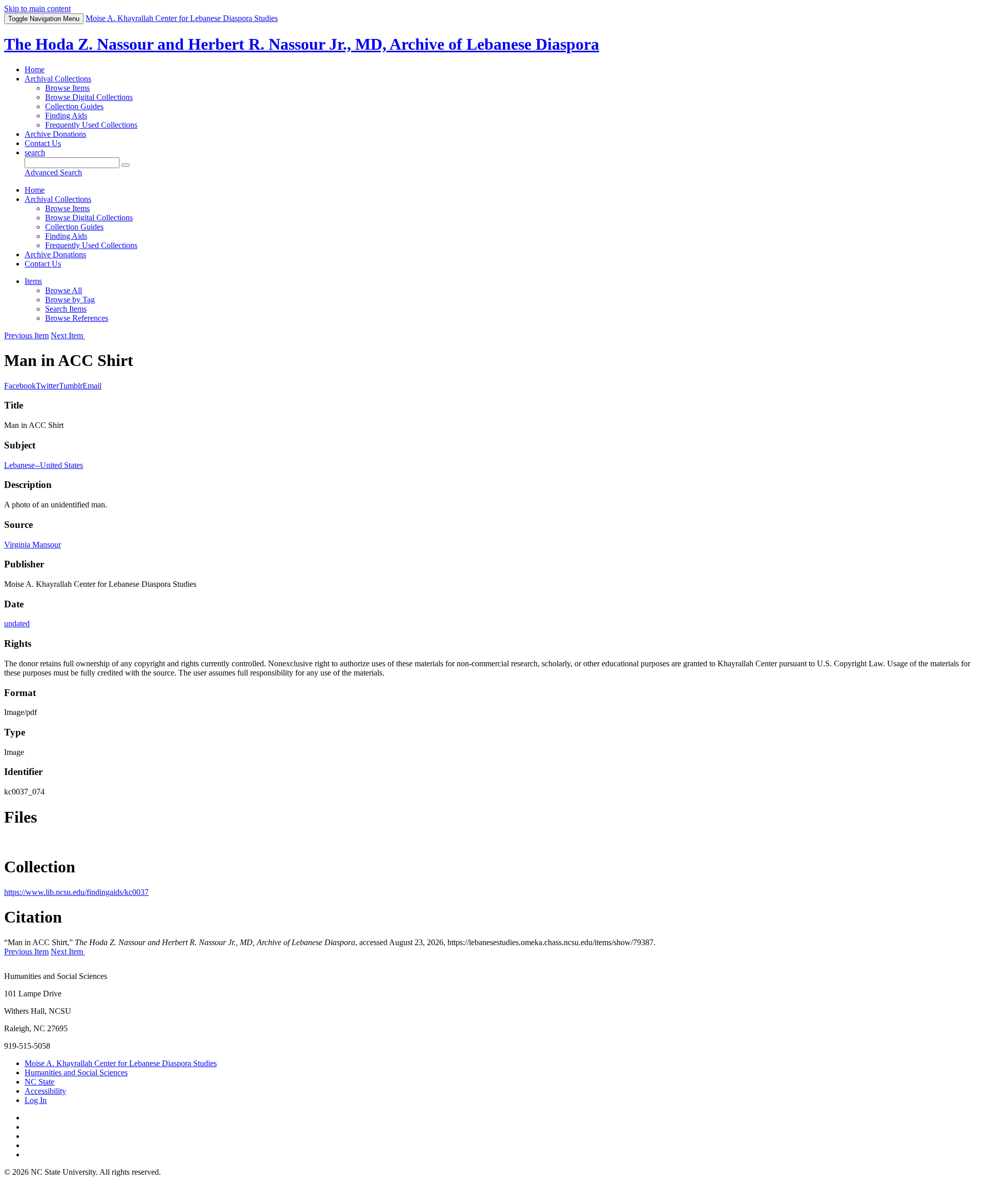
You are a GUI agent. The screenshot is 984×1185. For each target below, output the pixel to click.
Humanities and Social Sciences (76, 1072)
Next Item (68, 335)
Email (92, 385)
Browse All (63, 290)
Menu (43, 19)
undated (17, 623)
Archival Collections (58, 78)
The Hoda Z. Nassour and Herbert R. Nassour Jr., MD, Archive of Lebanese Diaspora (301, 44)
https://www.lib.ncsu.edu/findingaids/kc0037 (76, 892)
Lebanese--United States (43, 465)
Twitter (47, 385)
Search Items (66, 308)
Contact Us (43, 143)
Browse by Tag (70, 299)
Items (33, 281)
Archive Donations (55, 134)
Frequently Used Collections (91, 124)
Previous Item (26, 335)
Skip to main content (37, 8)
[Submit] (125, 165)
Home (35, 69)
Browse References (76, 318)
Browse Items (67, 88)
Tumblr (71, 385)
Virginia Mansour (32, 544)
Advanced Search (53, 172)
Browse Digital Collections (89, 97)
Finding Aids (66, 115)
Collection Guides (74, 106)
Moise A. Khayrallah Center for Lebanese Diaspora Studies (121, 1063)
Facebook (20, 385)
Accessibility (45, 1091)
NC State (39, 1081)
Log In (36, 1100)
